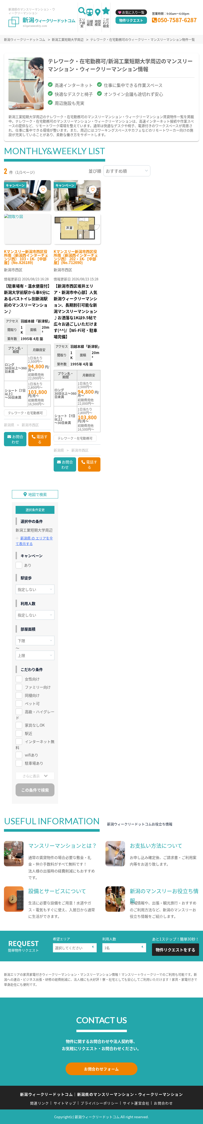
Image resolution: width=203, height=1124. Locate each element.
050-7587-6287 (177, 20)
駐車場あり (34, 763)
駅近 (28, 733)
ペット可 (32, 703)
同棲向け (32, 695)
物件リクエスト (131, 20)
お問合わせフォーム (101, 1068)
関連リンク (39, 1103)
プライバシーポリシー (99, 1103)
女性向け (32, 678)
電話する (42, 439)
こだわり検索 (106, 22)
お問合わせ (17, 439)
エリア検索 (82, 22)
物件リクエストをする (175, 949)
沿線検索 (90, 23)
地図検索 (98, 23)
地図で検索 (37, 494)
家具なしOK (35, 725)
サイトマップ (65, 1103)
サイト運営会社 (136, 1103)
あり (27, 565)
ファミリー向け (38, 687)
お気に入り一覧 (133, 12)
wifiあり (31, 755)
